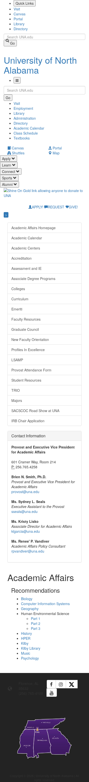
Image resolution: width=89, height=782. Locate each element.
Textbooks (22, 138)
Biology (26, 598)
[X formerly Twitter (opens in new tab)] (72, 684)
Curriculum (19, 298)
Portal (18, 18)
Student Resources (26, 380)
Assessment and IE (26, 268)
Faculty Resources (26, 319)
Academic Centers (25, 248)
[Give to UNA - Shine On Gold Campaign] (44, 762)
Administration (25, 118)
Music (25, 653)
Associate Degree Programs (33, 278)
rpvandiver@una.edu (27, 551)
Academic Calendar (29, 128)
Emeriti (16, 309)
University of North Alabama (40, 65)
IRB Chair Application (27, 420)
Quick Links (25, 3)
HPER (25, 638)
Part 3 (35, 628)
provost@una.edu (25, 491)
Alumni (8, 184)
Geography (30, 608)
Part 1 (35, 618)
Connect (9, 171)
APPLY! (37, 206)
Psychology (30, 658)
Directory (21, 28)
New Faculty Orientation (30, 339)
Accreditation (21, 258)
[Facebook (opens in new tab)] (51, 684)
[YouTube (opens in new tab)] (51, 692)
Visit (17, 8)
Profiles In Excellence (28, 349)
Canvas (19, 13)
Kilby (24, 643)
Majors (16, 400)
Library (19, 23)
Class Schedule (26, 133)
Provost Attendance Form (31, 369)
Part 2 (35, 623)
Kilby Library (30, 648)
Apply (7, 158)
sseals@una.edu (24, 511)
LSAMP (17, 359)
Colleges (18, 288)
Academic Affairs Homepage (33, 227)
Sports (7, 177)
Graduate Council (25, 329)
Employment (23, 108)
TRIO (15, 390)
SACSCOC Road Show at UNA (35, 410)
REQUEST (56, 206)
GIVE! (73, 206)
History (26, 633)
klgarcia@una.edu (25, 531)
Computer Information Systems (45, 603)
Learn (7, 165)
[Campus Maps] (44, 737)
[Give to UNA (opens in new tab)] (44, 195)
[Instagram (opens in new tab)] (61, 684)
